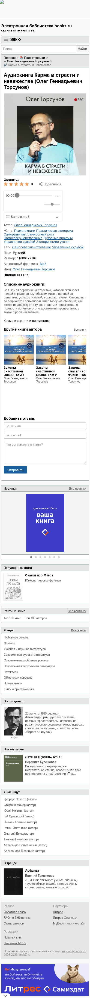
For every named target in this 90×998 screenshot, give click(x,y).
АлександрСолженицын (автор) (25, 845)
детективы (11, 672)
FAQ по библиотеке (17, 917)
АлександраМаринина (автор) (24, 851)
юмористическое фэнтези (43, 580)
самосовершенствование (23, 238)
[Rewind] (11, 204)
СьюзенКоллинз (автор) (20, 822)
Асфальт (32, 870)
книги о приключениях (19, 689)
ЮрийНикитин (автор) (18, 810)
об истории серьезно (18, 677)
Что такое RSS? (15, 943)
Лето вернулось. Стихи (44, 757)
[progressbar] (34, 195)
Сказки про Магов (39, 575)
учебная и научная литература (24, 649)
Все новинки (77, 488)
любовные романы (16, 637)
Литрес (58, 912)
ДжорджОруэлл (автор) (20, 799)
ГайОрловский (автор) (19, 816)
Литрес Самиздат (65, 917)
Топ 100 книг (12, 618)
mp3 (43, 264)
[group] (33, 201)
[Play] (20, 204)
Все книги (80, 329)
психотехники (34, 58)
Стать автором (14, 923)
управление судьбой (19, 242)
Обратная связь (15, 912)
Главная (10, 58)
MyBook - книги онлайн (69, 923)
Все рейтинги (77, 611)
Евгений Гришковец (39, 875)
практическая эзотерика (54, 230)
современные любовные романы (26, 660)
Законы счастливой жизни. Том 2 (46, 371)
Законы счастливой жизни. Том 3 (78, 371)
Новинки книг (13, 937)
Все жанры (78, 630)
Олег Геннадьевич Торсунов (28, 61)
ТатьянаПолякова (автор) (21, 839)
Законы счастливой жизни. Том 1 (14, 371)
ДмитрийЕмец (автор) (19, 833)
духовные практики (58, 238)
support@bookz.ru (74, 951)
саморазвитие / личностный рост (29, 234)
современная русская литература (27, 654)
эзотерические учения (53, 242)
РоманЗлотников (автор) (20, 828)
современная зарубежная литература (29, 666)
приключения (13, 683)
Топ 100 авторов (36, 618)
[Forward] (31, 204)
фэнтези (9, 643)
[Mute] (40, 204)
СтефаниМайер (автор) (20, 805)
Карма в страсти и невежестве (27, 321)
